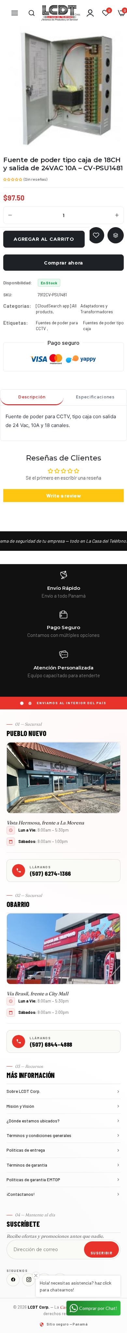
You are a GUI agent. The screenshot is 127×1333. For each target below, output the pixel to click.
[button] (13, 179)
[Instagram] (28, 1279)
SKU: (7, 294)
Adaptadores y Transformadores (96, 308)
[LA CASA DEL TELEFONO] (60, 13)
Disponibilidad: (17, 282)
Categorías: (17, 306)
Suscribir (101, 1253)
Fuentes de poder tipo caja (103, 325)
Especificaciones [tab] (95, 397)
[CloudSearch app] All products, (56, 308)
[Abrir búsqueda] (31, 12)
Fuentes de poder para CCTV (57, 325)
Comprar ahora (63, 263)
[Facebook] (13, 1279)
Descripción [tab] (31, 397)
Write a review (63, 495)
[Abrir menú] (14, 12)
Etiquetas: (15, 323)
